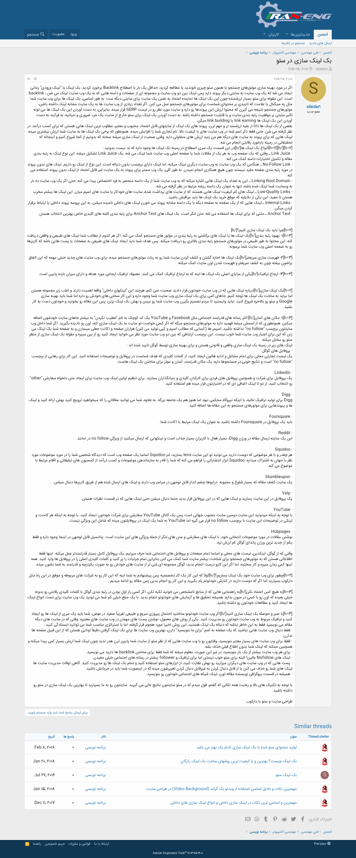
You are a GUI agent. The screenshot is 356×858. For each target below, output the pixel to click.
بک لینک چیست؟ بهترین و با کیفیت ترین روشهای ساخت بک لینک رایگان (239, 761)
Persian (320, 844)
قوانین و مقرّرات (79, 844)
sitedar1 (322, 69)
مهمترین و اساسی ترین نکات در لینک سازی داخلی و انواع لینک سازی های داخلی (233, 803)
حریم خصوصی (55, 844)
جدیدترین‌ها (300, 34)
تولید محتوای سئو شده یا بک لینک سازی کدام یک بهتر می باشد (247, 747)
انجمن (323, 34)
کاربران (273, 34)
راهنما (37, 844)
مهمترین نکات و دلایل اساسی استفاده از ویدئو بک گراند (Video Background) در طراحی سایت (221, 789)
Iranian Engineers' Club (178, 853)
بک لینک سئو (286, 775)
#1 (28, 79)
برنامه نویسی (95, 747)
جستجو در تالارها (293, 43)
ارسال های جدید (320, 43)
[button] (286, 34)
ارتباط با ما (101, 844)
